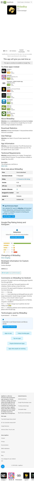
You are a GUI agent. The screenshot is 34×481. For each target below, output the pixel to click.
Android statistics (22, 399)
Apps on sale (8, 333)
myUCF (8, 87)
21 (17, 189)
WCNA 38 (9, 75)
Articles (3, 452)
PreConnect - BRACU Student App (15, 81)
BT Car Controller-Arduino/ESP (8, 422)
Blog (2, 455)
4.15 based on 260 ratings (23, 179)
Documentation (4, 445)
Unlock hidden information (17, 237)
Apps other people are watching (17, 348)
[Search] (31, 2)
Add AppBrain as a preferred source (11, 272)
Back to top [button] (30, 467)
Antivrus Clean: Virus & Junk (8, 429)
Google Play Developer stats (24, 402)
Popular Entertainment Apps (17, 343)
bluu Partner (10, 99)
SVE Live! (9, 93)
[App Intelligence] (3, 466)
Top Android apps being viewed (8, 419)
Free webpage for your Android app (8, 459)
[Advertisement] (17, 32)
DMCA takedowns (5, 448)
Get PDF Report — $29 (9, 216)
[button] (17, 269)
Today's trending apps (23, 333)
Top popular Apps (22, 409)
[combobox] (23, 2)
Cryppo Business (5, 426)
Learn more (11, 213)
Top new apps (17, 338)
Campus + (9, 69)
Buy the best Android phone (24, 412)
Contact (3, 438)
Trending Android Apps (23, 406)
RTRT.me (9, 106)
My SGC (9, 112)
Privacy (3, 441)
